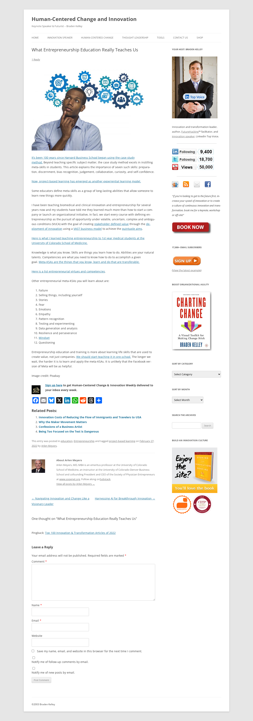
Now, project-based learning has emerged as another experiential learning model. (86, 181)
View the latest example (187, 270)
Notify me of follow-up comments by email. (60, 662)
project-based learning (122, 441)
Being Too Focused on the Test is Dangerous (69, 431)
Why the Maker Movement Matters (63, 422)
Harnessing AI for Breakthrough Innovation (125, 498)
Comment (39, 561)
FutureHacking (190, 131)
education (67, 441)
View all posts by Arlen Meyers (75, 484)
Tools (160, 37)
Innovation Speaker (59, 37)
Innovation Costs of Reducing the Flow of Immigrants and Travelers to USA (90, 417)
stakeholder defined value (111, 224)
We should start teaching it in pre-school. (103, 357)
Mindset (44, 338)
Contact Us (180, 37)
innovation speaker (183, 136)
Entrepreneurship (84, 441)
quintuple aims (132, 229)
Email (36, 620)
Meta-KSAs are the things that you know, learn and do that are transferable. (89, 262)
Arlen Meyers (49, 446)
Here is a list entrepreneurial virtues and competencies (68, 271)
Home (35, 37)
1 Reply (36, 59)
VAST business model (88, 229)
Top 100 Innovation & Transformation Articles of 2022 (80, 533)
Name (37, 605)
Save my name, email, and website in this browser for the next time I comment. (89, 651)
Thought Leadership (135, 37)
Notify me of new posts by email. (53, 672)
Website (37, 636)
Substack (105, 479)
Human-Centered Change (97, 37)
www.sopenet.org (69, 479)
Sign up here (53, 385)
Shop (200, 37)
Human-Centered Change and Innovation (84, 19)
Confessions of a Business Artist (60, 427)
